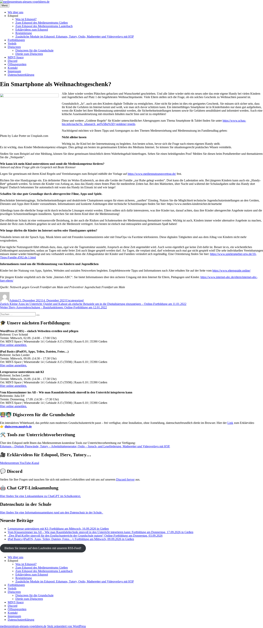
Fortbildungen (16, 40)
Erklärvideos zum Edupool (31, 29)
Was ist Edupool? (26, 19)
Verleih (12, 43)
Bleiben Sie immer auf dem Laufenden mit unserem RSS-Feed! (42, 548)
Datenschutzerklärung (21, 74)
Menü (5, 5)
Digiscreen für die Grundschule (34, 50)
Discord (12, 60)
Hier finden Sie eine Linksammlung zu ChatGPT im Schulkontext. (40, 496)
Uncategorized (75, 300)
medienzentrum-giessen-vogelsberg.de (23, 626)
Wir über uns (15, 12)
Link (230, 422)
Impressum (14, 71)
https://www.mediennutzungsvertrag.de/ (152, 173)
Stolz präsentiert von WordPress (66, 626)
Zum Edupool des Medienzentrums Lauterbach (44, 26)
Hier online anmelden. (13, 345)
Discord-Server (125, 479)
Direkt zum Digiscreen (29, 54)
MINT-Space (16, 57)
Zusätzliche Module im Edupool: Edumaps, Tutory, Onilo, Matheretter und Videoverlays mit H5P (74, 36)
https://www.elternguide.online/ (231, 270)
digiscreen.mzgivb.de (18, 426)
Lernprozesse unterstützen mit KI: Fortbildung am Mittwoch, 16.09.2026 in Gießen (58, 528)
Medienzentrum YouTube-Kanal (19, 463)
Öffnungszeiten (17, 64)
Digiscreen (14, 47)
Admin (13, 300)
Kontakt (13, 67)
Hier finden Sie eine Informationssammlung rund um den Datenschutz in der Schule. (51, 512)
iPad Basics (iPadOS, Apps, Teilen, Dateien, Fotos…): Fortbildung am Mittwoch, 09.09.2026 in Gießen (71, 539)
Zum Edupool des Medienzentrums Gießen (41, 22)
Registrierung (23, 33)
